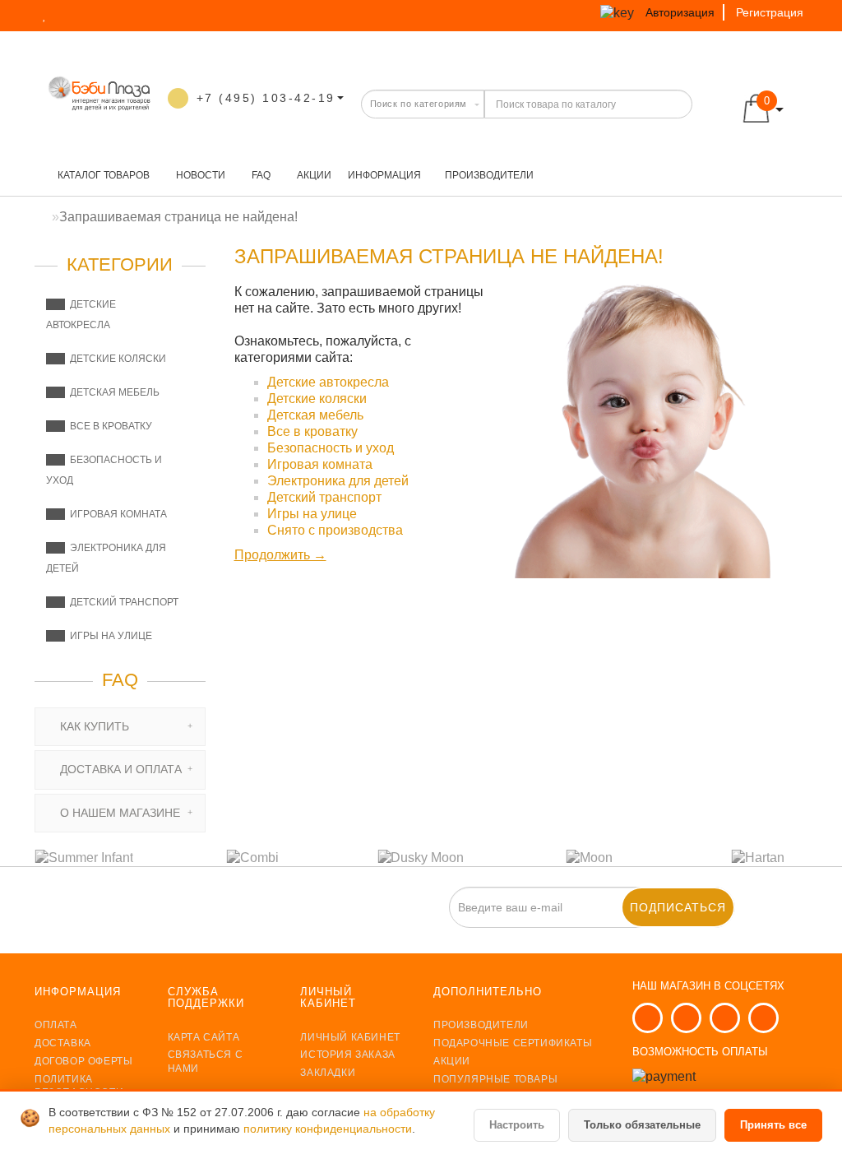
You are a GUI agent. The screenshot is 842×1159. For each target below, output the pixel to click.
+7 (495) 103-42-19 (266, 97)
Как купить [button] (93, 726)
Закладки (327, 1072)
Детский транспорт (121, 602)
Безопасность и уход (330, 448)
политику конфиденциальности (327, 1129)
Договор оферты (83, 1061)
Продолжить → (280, 555)
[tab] (120, 726)
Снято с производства (335, 530)
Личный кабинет (350, 1037)
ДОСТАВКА (63, 1043)
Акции (312, 175)
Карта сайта (204, 1037)
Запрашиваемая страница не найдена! (178, 217)
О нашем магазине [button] (118, 812)
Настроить (516, 1125)
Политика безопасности (79, 1086)
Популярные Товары (495, 1079)
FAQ (260, 175)
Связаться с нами (205, 1061)
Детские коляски (115, 358)
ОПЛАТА (56, 1025)
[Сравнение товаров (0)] (76, 14)
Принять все (773, 1125)
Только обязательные (642, 1125)
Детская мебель (112, 392)
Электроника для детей (338, 481)
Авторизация (680, 12)
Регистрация (769, 12)
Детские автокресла (328, 382)
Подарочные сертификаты (512, 1043)
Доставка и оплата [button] (119, 769)
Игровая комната (116, 514)
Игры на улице (108, 636)
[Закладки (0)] (46, 14)
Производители (489, 175)
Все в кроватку (108, 426)
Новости (199, 175)
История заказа (347, 1054)
